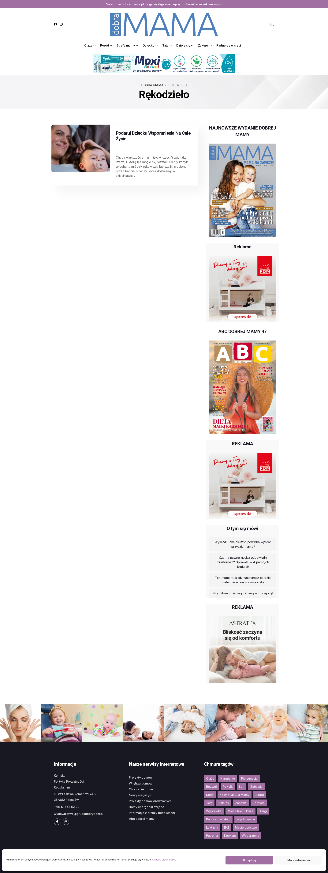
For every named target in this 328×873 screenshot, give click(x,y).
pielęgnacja (249, 778)
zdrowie (259, 803)
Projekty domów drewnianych (150, 801)
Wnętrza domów (140, 783)
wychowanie (246, 819)
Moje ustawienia (298, 860)
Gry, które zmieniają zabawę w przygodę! (243, 593)
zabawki (256, 786)
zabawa (241, 803)
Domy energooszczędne (146, 807)
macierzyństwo (246, 827)
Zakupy (203, 45)
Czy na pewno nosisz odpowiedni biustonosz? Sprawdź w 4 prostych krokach (243, 562)
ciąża (210, 778)
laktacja (212, 827)
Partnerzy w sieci (228, 45)
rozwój (211, 786)
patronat (212, 835)
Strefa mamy (126, 45)
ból (226, 827)
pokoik (228, 786)
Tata (165, 45)
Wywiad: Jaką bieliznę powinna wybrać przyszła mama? (243, 544)
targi (263, 811)
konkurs (230, 835)
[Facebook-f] (57, 821)
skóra (259, 795)
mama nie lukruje (240, 811)
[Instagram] (61, 24)
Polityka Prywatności (69, 781)
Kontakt (59, 775)
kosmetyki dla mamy (234, 795)
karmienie (227, 778)
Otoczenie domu (141, 789)
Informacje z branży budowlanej (152, 813)
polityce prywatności (163, 859)
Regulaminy (62, 787)
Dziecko (149, 45)
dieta (210, 795)
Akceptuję (249, 860)
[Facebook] (55, 24)
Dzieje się (183, 45)
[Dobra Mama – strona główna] (164, 24)
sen (241, 786)
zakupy (223, 803)
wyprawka (214, 811)
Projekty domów (140, 777)
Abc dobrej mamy (142, 819)
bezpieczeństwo (218, 819)
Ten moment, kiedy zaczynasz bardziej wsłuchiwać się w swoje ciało (243, 580)
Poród (104, 45)
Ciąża (88, 45)
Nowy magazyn (140, 795)
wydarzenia (250, 835)
